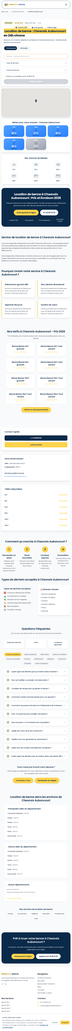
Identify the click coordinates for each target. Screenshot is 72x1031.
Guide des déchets (14, 642)
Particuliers (46, 914)
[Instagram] (6, 984)
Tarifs (36, 642)
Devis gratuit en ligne (26, 212)
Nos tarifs (41, 981)
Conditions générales (58, 643)
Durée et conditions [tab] (59, 654)
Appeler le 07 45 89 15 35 (48, 956)
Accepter (65, 1022)
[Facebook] (2, 984)
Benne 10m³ (6, 1005)
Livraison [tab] (27, 659)
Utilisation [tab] (50, 659)
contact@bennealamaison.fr (51, 1006)
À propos (41, 990)
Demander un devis (45, 993)
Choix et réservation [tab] (13, 659)
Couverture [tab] (62, 659)
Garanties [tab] (27, 663)
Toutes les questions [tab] (13, 654)
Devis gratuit (37, 445)
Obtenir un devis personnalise (36, 410)
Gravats (10, 914)
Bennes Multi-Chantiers (46, 984)
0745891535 (37, 438)
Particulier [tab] (24, 48)
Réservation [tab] (45, 654)
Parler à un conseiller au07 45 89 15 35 (20, 76)
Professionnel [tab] (11, 48)
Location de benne (18, 12)
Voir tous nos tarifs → (15, 898)
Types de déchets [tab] (30, 654)
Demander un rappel (47, 780)
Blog (39, 987)
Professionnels (59, 914)
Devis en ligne (36, 81)
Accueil (5, 12)
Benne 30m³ (6, 1011)
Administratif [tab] (38, 659)
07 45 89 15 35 (49, 212)
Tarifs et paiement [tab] (41, 663)
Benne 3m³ (5, 1002)
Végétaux (34, 914)
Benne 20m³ (6, 1008)
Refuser (55, 1022)
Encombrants (22, 914)
